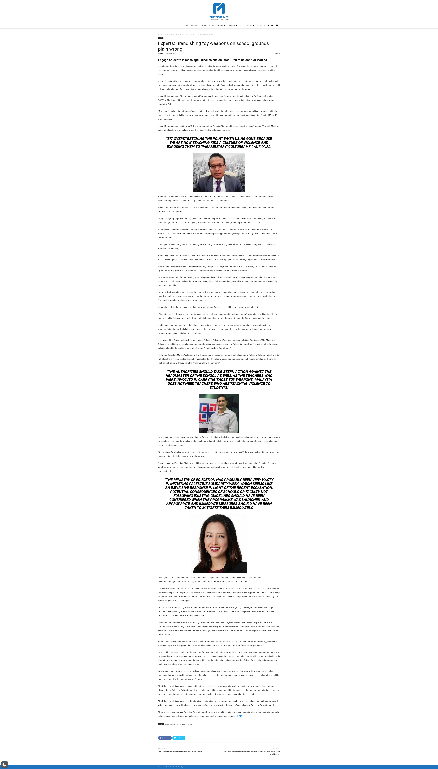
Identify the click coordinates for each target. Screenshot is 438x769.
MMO (239, 716)
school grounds (170, 724)
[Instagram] (261, 25)
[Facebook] (257, 25)
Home (160, 34)
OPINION (220, 26)
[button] (277, 26)
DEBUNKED (195, 26)
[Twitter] (268, 25)
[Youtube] (272, 25)
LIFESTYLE (232, 26)
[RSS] (264, 25)
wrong (190, 724)
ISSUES (211, 26)
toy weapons (181, 724)
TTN (161, 53)
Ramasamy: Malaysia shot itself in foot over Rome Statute (180, 752)
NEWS (204, 26)
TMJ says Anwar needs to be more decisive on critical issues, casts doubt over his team (252, 753)
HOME (186, 26)
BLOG (242, 26)
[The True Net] (219, 11)
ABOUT (249, 26)
